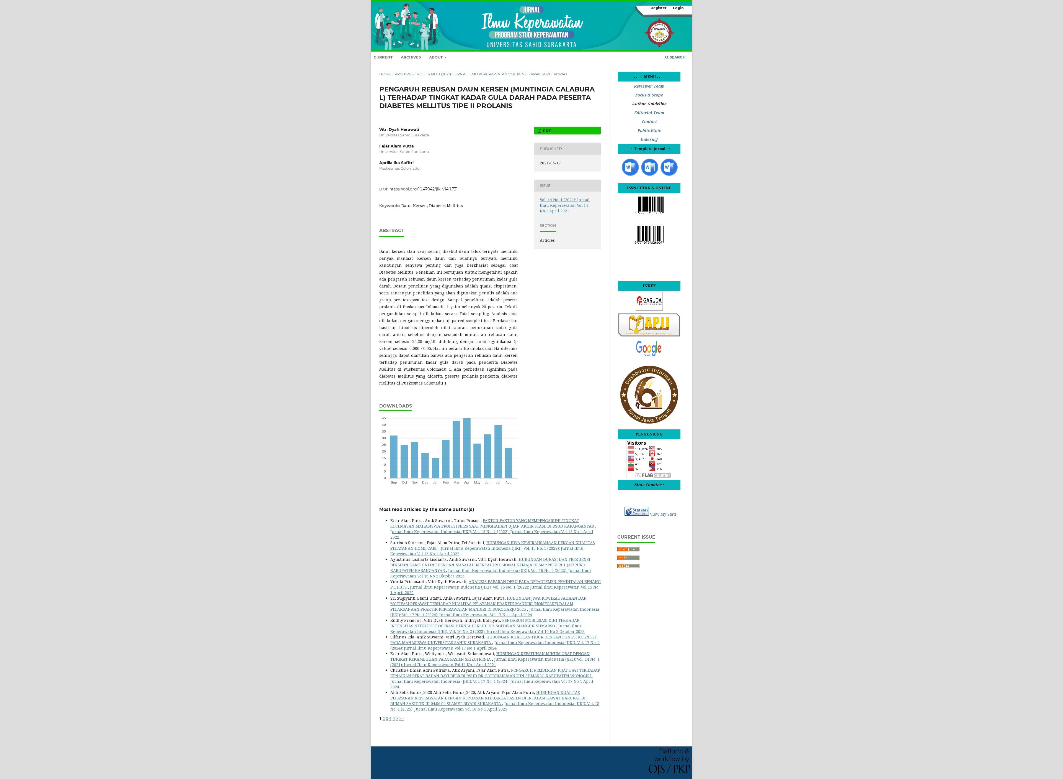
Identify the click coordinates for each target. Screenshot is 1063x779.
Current (383, 57)
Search (677, 57)
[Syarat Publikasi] (669, 175)
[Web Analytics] (637, 514)
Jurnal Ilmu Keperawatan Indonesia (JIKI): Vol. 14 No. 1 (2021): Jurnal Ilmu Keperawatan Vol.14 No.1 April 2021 (495, 661)
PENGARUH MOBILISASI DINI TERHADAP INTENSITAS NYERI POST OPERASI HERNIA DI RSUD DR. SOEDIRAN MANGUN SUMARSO (484, 623)
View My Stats (663, 514)
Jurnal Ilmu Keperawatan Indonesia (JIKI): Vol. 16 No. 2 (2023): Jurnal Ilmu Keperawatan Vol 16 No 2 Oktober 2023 (487, 628)
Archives (411, 57)
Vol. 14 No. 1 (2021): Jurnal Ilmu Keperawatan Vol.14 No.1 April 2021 (483, 74)
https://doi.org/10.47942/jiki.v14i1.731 (423, 189)
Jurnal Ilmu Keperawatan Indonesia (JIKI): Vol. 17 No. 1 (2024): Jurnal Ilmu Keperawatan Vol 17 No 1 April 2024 (494, 612)
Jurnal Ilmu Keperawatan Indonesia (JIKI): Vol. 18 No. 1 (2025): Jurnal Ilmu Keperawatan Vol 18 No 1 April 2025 (494, 706)
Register (659, 8)
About (436, 57)
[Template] (630, 175)
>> (401, 718)
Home (385, 74)
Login (678, 8)
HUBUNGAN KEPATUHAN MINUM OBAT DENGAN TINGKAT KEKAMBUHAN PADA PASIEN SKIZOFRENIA (490, 656)
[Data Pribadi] (649, 175)
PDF (546, 130)
